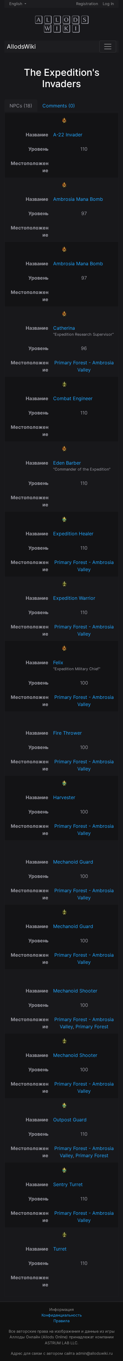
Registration (87, 3)
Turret (60, 1249)
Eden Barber (67, 463)
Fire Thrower (67, 733)
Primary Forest (92, 1026)
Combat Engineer (73, 398)
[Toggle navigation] (107, 47)
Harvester (64, 797)
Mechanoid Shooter (75, 991)
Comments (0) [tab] (58, 106)
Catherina (64, 328)
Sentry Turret (68, 1184)
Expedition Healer (73, 534)
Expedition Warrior (74, 598)
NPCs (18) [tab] (21, 106)
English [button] (16, 3)
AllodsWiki (21, 46)
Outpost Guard (70, 1120)
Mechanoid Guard (73, 862)
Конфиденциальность (61, 1315)
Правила (61, 1321)
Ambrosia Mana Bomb (78, 199)
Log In (108, 3)
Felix (58, 662)
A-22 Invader (67, 135)
